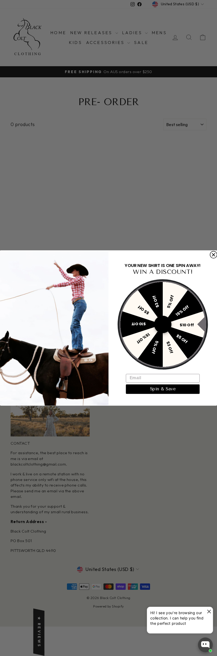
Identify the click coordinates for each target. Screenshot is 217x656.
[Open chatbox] (205, 644)
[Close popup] (208, 612)
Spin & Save (163, 388)
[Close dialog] (213, 254)
